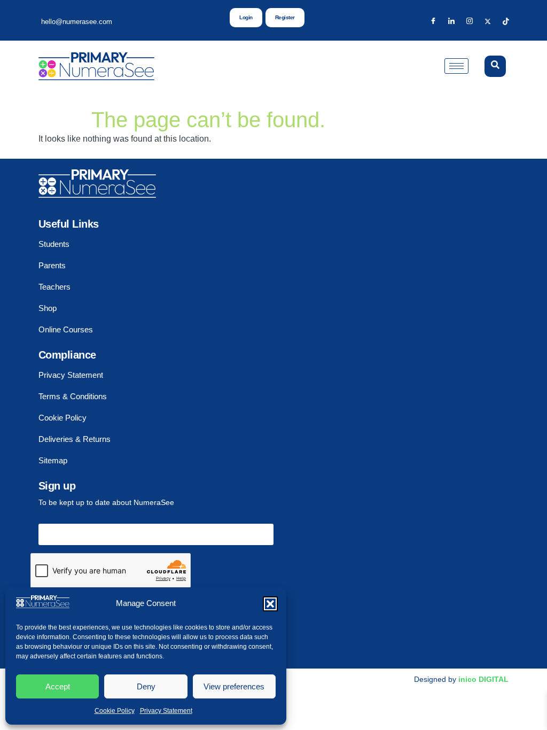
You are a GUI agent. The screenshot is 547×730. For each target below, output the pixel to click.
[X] (488, 21)
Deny (146, 686)
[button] (270, 604)
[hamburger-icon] (456, 66)
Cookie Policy (115, 711)
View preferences (234, 686)
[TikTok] (506, 21)
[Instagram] (470, 21)
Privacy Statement (166, 711)
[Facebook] (433, 21)
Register (285, 17)
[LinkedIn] (451, 21)
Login (246, 17)
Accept (57, 686)
